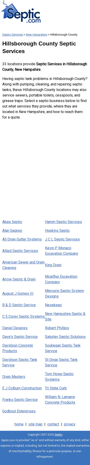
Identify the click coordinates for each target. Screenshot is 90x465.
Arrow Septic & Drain (19, 279)
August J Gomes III (17, 293)
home (19, 424)
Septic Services (12, 34)
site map (35, 424)
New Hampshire (36, 34)
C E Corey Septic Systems (23, 316)
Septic (59, 434)
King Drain (53, 265)
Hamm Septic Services (63, 222)
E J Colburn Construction (22, 388)
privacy (69, 424)
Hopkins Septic (57, 230)
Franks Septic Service (20, 399)
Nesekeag (53, 305)
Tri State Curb (56, 388)
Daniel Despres (14, 328)
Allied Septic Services (20, 251)
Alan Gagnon (12, 230)
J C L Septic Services (62, 239)
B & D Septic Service (19, 305)
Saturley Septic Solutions (65, 337)
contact (53, 424)
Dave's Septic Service (20, 337)
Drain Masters (13, 376)
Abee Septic (12, 222)
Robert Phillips (57, 328)
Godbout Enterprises (19, 411)
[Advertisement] (45, 168)
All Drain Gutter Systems (22, 239)
